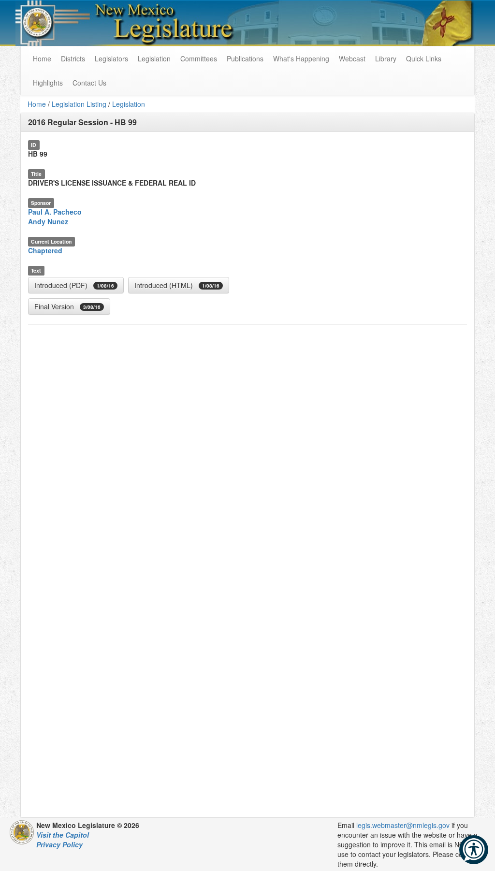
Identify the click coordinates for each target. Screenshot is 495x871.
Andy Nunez (48, 221)
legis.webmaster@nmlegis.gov (403, 825)
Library (385, 58)
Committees (198, 58)
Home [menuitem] (42, 58)
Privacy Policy (59, 844)
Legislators (111, 58)
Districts (73, 58)
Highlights (48, 82)
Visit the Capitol (62, 835)
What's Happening (301, 58)
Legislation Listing (79, 104)
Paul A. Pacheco (55, 212)
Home (37, 104)
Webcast (352, 58)
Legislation (154, 58)
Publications (245, 58)
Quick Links (423, 58)
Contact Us (89, 82)
